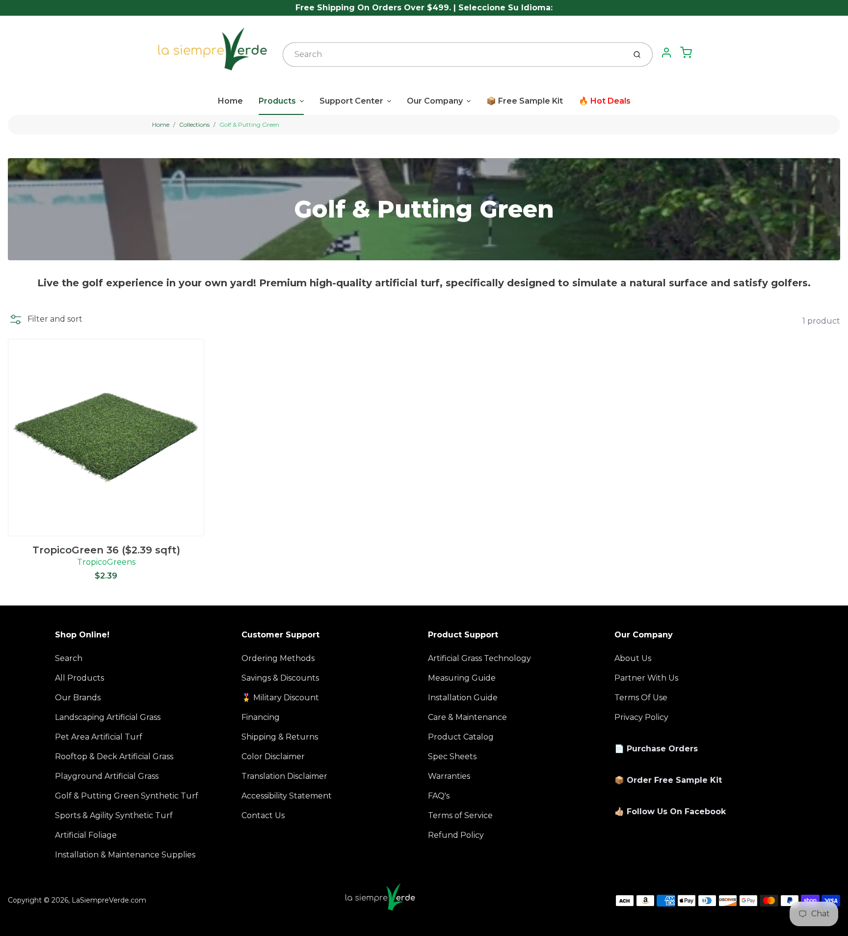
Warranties (449, 776)
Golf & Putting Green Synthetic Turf (126, 795)
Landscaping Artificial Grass (107, 717)
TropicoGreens (106, 562)
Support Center (351, 101)
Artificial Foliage (86, 835)
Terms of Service (460, 815)
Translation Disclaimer (284, 776)
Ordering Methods (278, 658)
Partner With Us (646, 678)
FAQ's (439, 795)
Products (277, 101)
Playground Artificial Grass (107, 776)
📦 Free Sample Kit (524, 101)
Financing (260, 717)
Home (230, 101)
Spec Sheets (452, 756)
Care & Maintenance (467, 717)
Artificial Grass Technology (479, 658)
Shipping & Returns (279, 737)
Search (68, 658)
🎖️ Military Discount (280, 697)
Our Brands (78, 697)
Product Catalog (461, 737)
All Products (79, 678)
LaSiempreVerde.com (109, 900)
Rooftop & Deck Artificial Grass (114, 756)
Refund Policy (456, 835)
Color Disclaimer (273, 756)
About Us (632, 658)
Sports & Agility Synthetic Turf (114, 815)
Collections (194, 124)
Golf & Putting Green (249, 124)
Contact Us (263, 815)
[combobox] (453, 54)
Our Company (435, 101)
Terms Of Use (640, 697)
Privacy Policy (641, 717)
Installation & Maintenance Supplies (125, 854)
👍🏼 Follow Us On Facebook (670, 811)
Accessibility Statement (286, 795)
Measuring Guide (462, 678)
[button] (45, 319)
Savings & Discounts (280, 678)
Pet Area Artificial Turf (98, 737)
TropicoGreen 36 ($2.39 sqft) (106, 550)
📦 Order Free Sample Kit (668, 780)
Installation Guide (463, 697)
